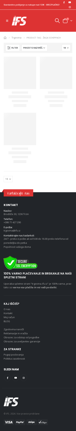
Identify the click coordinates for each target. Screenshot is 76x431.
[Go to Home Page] (5, 37)
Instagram (23, 377)
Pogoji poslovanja (14, 354)
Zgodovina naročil (14, 329)
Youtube (15, 377)
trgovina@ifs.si (12, 230)
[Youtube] (69, 2)
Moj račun (9, 317)
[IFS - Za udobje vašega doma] (19, 20)
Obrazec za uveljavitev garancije (22, 341)
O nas (7, 309)
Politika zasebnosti (14, 358)
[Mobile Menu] (7, 21)
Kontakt (8, 313)
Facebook (7, 377)
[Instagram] (69, 7)
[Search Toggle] (57, 20)
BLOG (7, 321)
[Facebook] (64, 2)
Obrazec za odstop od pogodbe (21, 337)
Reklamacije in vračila (16, 333)
